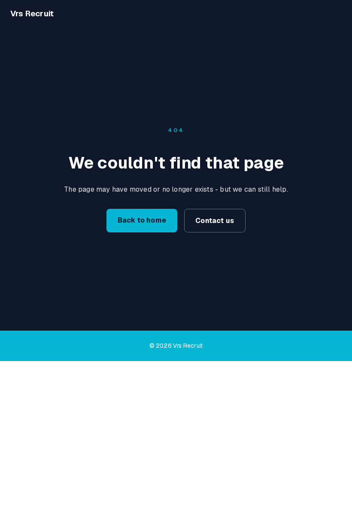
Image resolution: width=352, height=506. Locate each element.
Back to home (142, 220)
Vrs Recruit (32, 13)
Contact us (214, 220)
